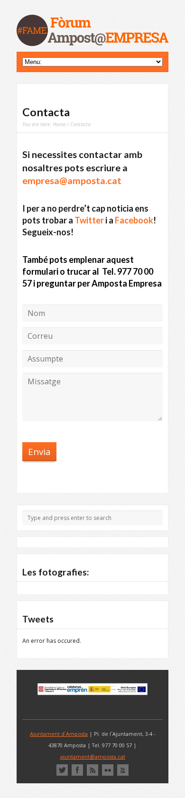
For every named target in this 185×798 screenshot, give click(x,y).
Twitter (89, 220)
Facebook (134, 220)
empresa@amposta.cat (71, 180)
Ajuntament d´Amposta (59, 733)
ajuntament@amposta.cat (92, 756)
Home (59, 124)
